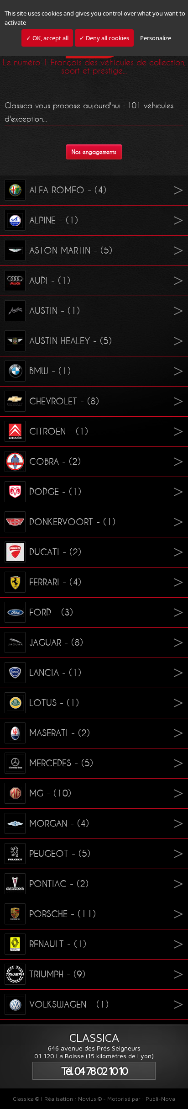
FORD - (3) (51, 612)
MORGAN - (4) (59, 823)
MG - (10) (50, 793)
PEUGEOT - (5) (59, 854)
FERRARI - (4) (55, 582)
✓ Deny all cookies (104, 38)
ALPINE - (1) (53, 220)
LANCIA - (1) (55, 673)
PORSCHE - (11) (62, 914)
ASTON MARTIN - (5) (70, 250)
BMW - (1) (50, 371)
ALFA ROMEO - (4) (67, 190)
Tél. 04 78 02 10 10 (94, 1071)
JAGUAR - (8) (56, 642)
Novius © (90, 1098)
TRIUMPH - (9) (57, 974)
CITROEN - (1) (58, 431)
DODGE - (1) (55, 492)
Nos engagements (94, 152)
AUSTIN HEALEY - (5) (70, 341)
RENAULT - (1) (57, 944)
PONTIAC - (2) (59, 884)
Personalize (155, 38)
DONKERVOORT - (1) (72, 522)
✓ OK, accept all (47, 38)
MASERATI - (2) (59, 733)
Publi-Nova (160, 1098)
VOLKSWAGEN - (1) (69, 1004)
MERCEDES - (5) (61, 763)
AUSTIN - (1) (54, 311)
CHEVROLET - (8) (64, 401)
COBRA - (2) (55, 461)
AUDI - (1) (49, 281)
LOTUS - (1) (54, 703)
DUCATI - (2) (55, 552)
